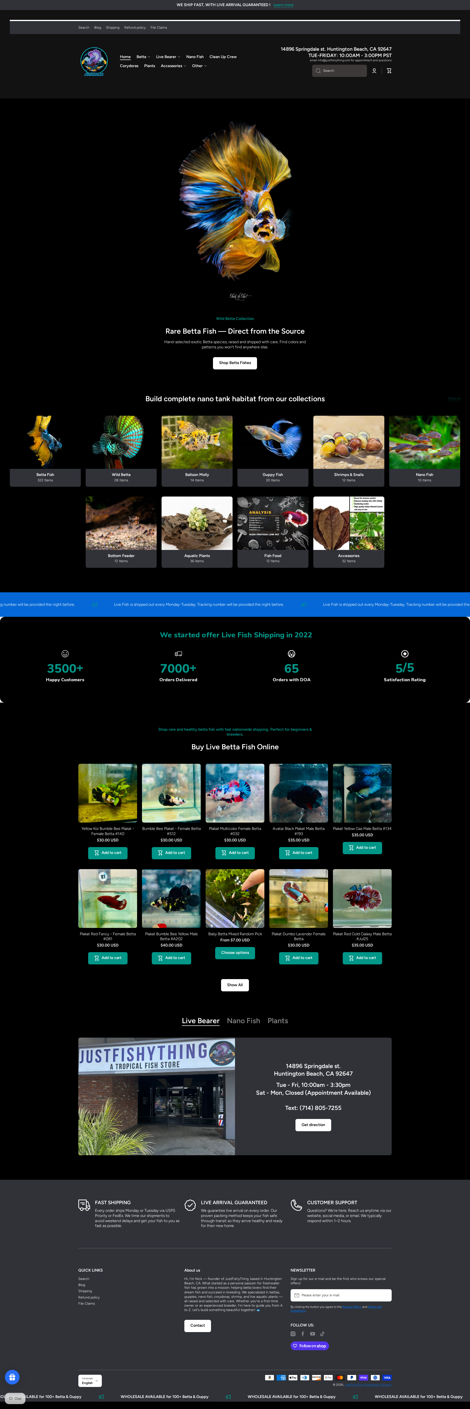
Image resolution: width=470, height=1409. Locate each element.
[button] (389, 70)
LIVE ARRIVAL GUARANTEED (234, 1202)
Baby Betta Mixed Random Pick (235, 934)
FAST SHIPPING (113, 1202)
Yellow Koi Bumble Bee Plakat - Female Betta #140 (108, 831)
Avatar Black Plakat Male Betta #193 (299, 831)
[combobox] (339, 71)
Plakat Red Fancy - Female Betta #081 (108, 936)
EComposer (241, 1405)
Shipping (85, 1291)
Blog (81, 1285)
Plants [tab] (278, 1020)
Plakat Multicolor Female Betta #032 (235, 831)
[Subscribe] (385, 1295)
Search (83, 1279)
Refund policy (89, 1297)
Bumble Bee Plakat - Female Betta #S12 (171, 831)
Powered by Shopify (378, 1384)
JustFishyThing (354, 1384)
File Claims (86, 1303)
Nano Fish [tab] (243, 1020)
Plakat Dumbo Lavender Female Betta (299, 936)
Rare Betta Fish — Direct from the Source (235, 331)
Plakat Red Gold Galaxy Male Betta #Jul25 (362, 936)
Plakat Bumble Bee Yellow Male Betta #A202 (171, 936)
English (87, 1383)
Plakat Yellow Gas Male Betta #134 (362, 828)
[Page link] (156, 1097)
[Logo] (94, 61)
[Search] (316, 71)
